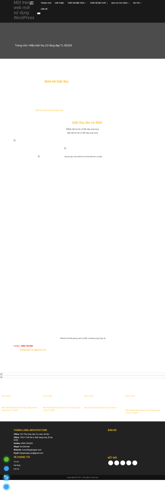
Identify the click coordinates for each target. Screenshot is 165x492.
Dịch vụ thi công (119, 3)
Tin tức (136, 3)
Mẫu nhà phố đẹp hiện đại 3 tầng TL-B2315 (100, 408)
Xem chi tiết (6, 396)
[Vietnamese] (149, 15)
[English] (146, 15)
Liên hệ (44, 9)
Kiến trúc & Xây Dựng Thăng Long (49, 110)
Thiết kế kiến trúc (76, 3)
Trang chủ (46, 3)
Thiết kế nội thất (98, 3)
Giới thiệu (59, 3)
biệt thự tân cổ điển (87, 123)
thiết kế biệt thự (56, 81)
